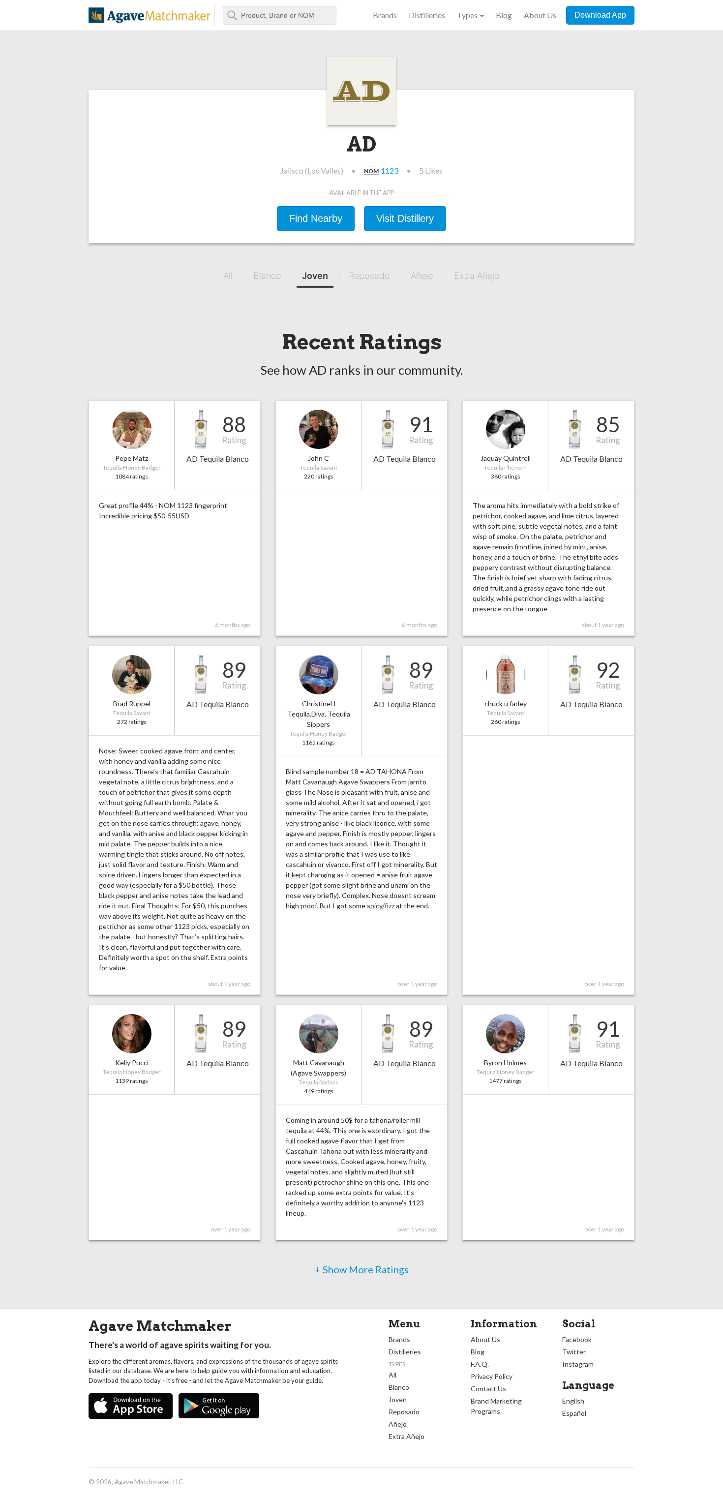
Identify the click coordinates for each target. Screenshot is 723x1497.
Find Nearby (315, 218)
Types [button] (467, 15)
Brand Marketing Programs (496, 1406)
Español (574, 1413)
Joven (315, 275)
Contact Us (488, 1388)
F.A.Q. (480, 1364)
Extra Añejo (477, 275)
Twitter (574, 1351)
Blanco (267, 275)
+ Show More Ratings (362, 1269)
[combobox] (279, 15)
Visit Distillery (405, 218)
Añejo (422, 275)
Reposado (369, 275)
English (573, 1401)
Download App (600, 15)
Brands (385, 15)
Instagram (578, 1364)
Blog (504, 15)
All (228, 275)
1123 (389, 170)
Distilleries (427, 15)
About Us (540, 15)
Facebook (577, 1339)
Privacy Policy (491, 1376)
